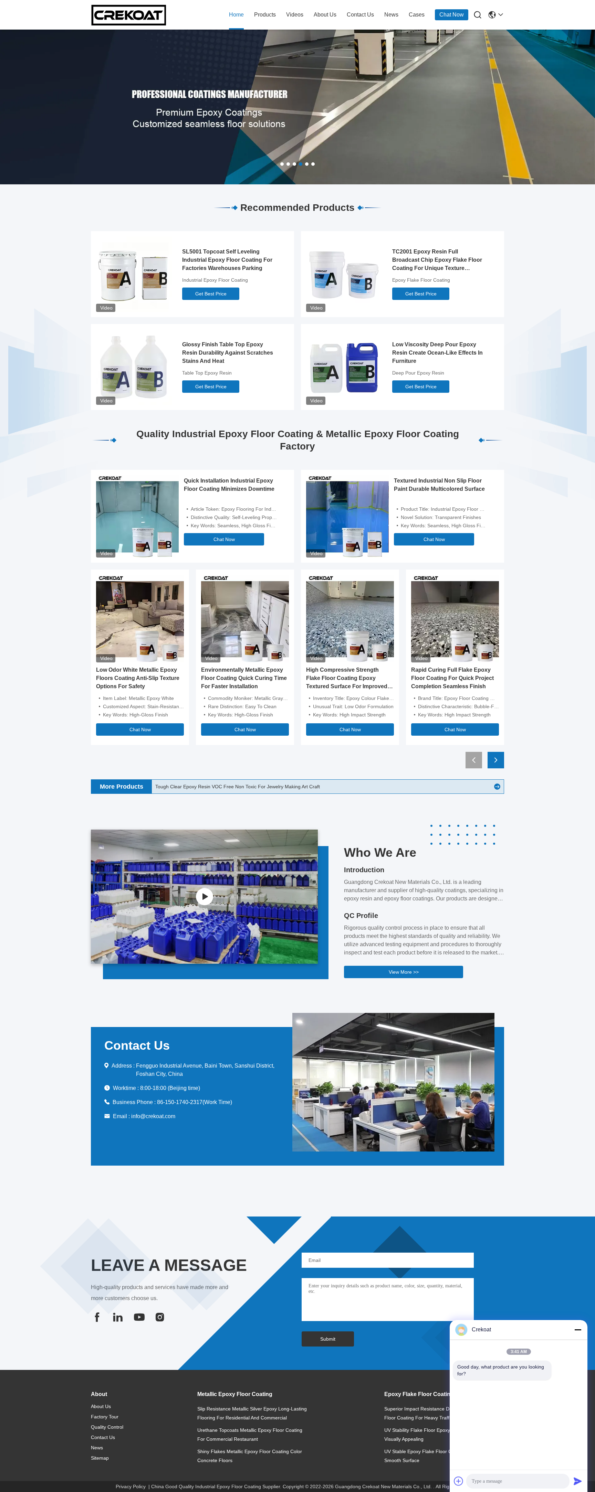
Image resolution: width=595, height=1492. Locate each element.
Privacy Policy (131, 1486)
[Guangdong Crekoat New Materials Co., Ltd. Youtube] (138, 1317)
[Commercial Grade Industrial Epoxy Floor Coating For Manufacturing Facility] (204, 897)
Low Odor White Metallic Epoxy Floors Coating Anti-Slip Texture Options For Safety (137, 678)
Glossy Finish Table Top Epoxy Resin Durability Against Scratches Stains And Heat (227, 353)
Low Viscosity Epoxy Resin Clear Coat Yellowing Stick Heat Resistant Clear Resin (243, 786)
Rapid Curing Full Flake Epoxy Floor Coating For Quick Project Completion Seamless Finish (452, 678)
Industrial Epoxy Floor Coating (215, 280)
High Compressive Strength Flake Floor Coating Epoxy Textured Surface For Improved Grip (346, 679)
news (391, 15)
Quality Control (107, 1427)
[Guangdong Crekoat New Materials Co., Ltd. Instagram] (160, 1317)
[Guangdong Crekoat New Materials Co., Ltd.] (129, 15)
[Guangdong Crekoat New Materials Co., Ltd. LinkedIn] (118, 1317)
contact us (360, 15)
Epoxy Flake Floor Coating (421, 280)
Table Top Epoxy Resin (207, 373)
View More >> (404, 972)
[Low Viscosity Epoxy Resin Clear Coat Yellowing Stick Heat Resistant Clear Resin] (497, 786)
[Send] (577, 1481)
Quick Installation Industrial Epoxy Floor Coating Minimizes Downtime (229, 485)
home (236, 15)
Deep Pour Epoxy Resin (418, 373)
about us (325, 15)
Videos (294, 15)
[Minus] (578, 1330)
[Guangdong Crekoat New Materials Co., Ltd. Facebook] (97, 1317)
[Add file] (458, 1481)
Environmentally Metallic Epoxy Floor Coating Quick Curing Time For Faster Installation (244, 678)
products (265, 15)
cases (417, 15)
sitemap (100, 1458)
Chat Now (451, 15)
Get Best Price (211, 293)
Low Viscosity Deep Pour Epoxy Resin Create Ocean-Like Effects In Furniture (437, 353)
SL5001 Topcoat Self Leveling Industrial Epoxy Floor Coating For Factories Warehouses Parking (227, 260)
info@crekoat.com (153, 1116)
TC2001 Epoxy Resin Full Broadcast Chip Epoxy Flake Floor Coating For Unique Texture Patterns (437, 260)
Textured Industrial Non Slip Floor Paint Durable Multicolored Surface (439, 485)
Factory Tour (104, 1416)
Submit (327, 1339)
